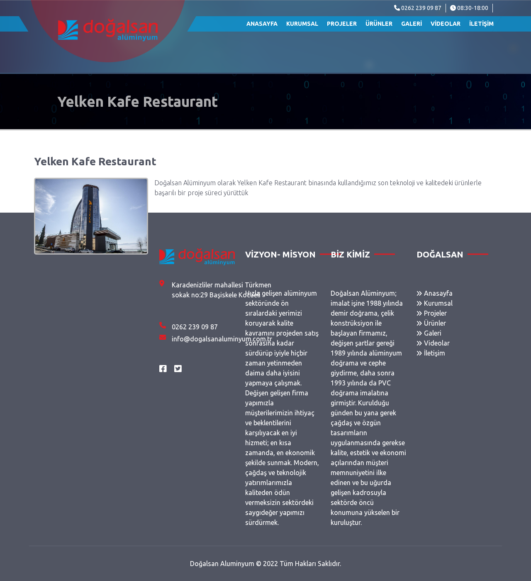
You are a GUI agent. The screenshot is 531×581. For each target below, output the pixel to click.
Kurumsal (302, 23)
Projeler (342, 23)
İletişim (481, 23)
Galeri (411, 23)
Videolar (445, 23)
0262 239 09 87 (420, 8)
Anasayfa (262, 23)
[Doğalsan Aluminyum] (108, 30)
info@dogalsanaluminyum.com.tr (222, 339)
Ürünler (378, 23)
